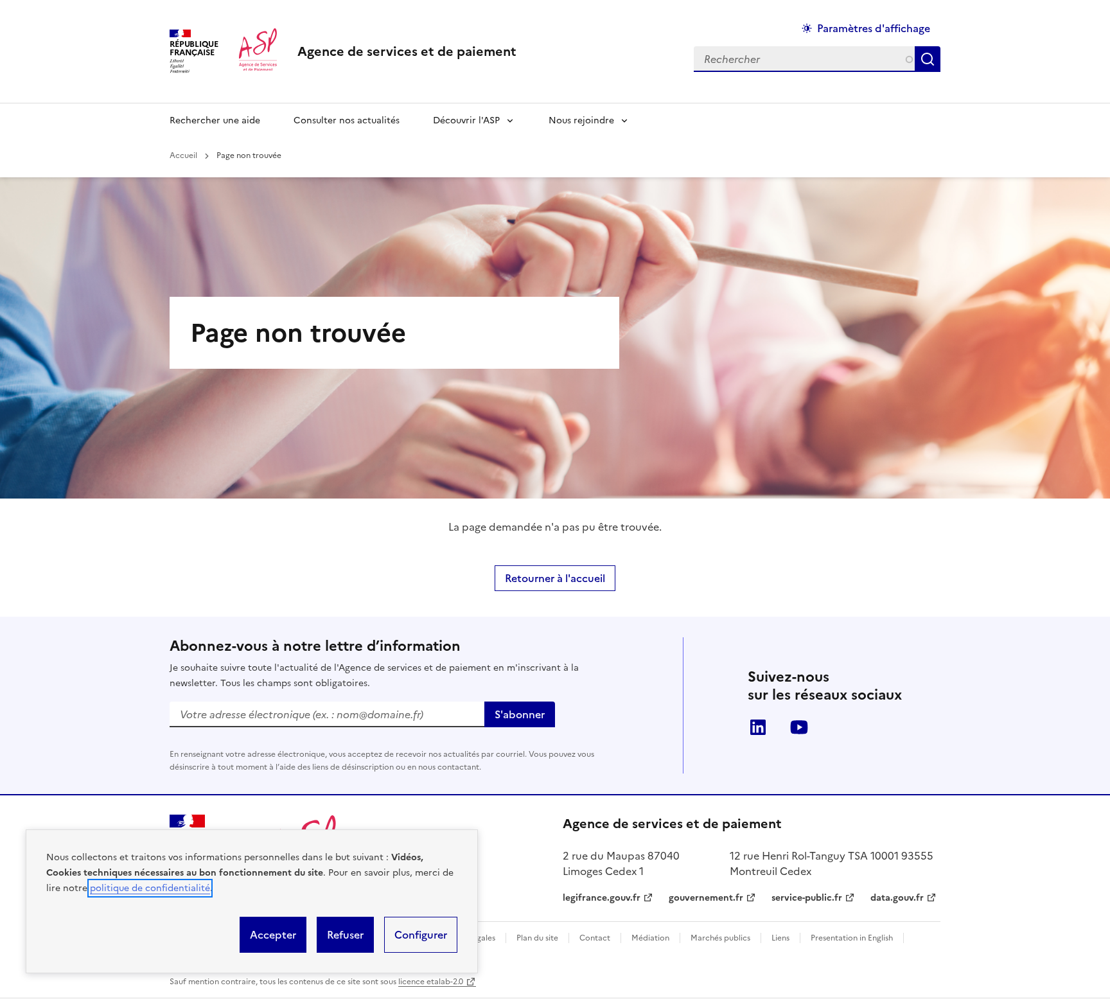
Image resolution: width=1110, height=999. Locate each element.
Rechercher (930, 59)
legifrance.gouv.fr (601, 898)
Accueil (183, 155)
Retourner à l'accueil (555, 578)
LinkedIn (758, 727)
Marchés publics (720, 938)
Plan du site (537, 938)
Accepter (273, 934)
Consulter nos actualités (347, 120)
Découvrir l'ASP (466, 120)
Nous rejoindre (581, 120)
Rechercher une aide (215, 120)
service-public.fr (806, 898)
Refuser (345, 934)
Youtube (799, 727)
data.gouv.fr (897, 898)
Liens (780, 938)
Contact (594, 938)
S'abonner (520, 714)
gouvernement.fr (706, 898)
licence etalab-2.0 (430, 981)
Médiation (650, 938)
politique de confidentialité (150, 888)
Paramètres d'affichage (873, 28)
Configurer (420, 934)
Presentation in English (852, 938)
